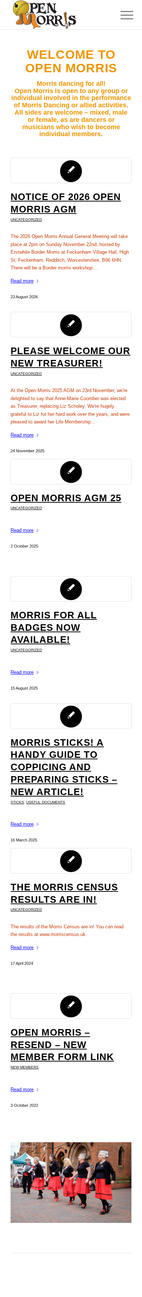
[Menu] (121, 15)
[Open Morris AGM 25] (71, 471)
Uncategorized (26, 220)
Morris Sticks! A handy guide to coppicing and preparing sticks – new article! (64, 767)
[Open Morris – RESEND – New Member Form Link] (71, 1006)
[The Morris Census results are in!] (71, 861)
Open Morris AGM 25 (66, 497)
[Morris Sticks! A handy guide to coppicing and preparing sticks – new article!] (71, 716)
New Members (25, 1067)
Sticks (17, 802)
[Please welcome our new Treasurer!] (71, 324)
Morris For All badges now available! (54, 627)
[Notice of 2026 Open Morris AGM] (71, 170)
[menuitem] (121, 15)
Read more (22, 281)
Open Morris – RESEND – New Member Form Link (62, 1045)
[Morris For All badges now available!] (71, 589)
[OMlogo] (59, 14)
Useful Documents (45, 802)
